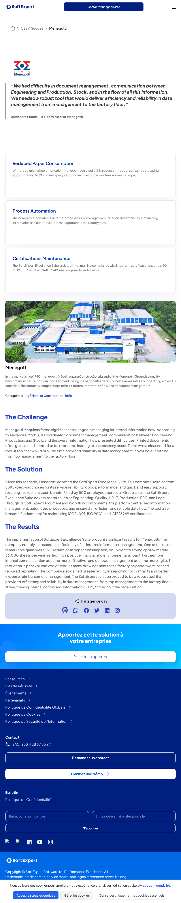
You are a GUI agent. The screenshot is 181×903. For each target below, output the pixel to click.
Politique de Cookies (22, 714)
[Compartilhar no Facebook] (86, 610)
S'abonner (90, 828)
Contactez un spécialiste (104, 7)
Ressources (15, 679)
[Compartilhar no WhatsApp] (75, 610)
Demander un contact (90, 757)
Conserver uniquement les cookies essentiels (131, 895)
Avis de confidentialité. (154, 885)
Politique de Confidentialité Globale (35, 707)
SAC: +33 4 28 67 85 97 (31, 744)
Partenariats (15, 700)
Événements (15, 693)
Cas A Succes (32, 28)
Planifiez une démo (87, 774)
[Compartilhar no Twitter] (97, 610)
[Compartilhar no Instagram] (117, 610)
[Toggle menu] (174, 6)
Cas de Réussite (18, 686)
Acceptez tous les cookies (36, 895)
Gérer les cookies (77, 895)
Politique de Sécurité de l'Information (36, 721)
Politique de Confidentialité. (29, 799)
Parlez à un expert (88, 656)
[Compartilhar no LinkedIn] (107, 610)
